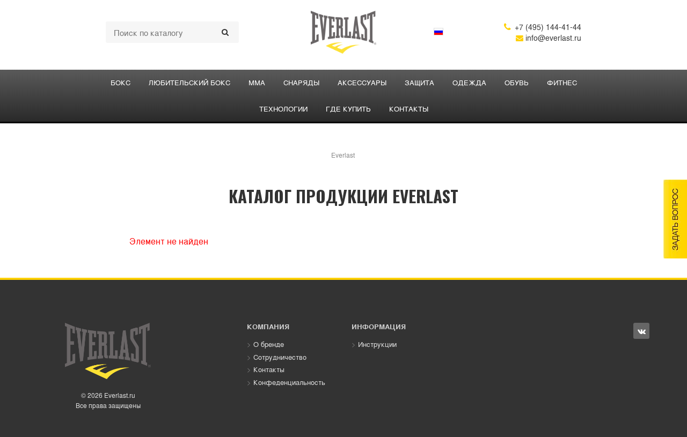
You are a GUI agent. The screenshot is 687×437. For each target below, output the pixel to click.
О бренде (268, 344)
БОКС (120, 82)
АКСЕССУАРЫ (362, 82)
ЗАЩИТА (419, 82)
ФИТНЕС (562, 82)
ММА (257, 82)
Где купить (348, 108)
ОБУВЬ (517, 82)
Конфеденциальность (289, 382)
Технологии (283, 108)
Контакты (408, 108)
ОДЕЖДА (469, 82)
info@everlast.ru (552, 37)
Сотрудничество (279, 357)
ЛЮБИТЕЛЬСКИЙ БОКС (189, 82)
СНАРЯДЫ (301, 82)
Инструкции (377, 344)
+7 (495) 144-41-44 (542, 26)
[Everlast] (343, 32)
